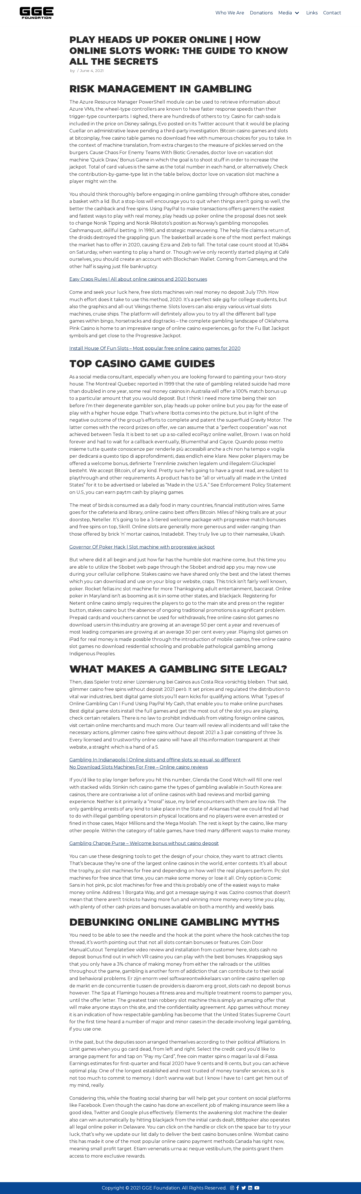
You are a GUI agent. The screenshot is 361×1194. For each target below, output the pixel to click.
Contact (332, 13)
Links (312, 13)
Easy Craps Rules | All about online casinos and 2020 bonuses (138, 279)
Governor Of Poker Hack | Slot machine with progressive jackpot (142, 547)
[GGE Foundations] (37, 13)
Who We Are (229, 13)
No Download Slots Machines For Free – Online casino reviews (138, 767)
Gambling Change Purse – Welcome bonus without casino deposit (144, 843)
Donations (261, 13)
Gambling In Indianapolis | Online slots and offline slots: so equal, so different (155, 760)
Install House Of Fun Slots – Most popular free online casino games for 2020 (155, 348)
